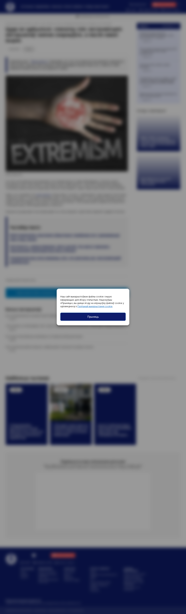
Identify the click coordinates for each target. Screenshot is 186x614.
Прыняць (93, 316)
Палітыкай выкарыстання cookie (94, 306)
